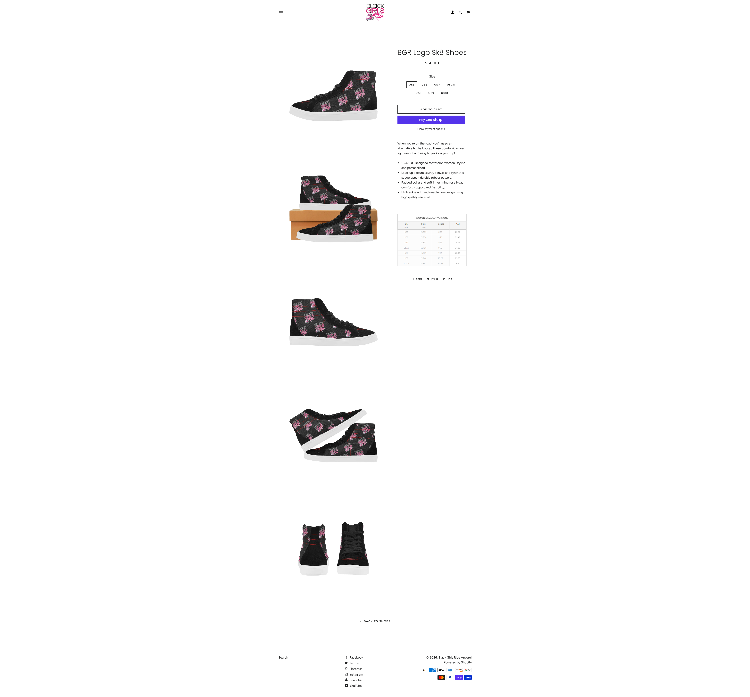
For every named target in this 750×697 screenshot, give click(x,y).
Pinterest (355, 669)
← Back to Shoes (375, 621)
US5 (412, 84)
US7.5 (451, 84)
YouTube (355, 686)
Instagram (356, 674)
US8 (418, 92)
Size (432, 76)
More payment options (431, 129)
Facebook (356, 657)
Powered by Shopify (458, 662)
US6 (424, 84)
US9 (431, 92)
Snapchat (356, 680)
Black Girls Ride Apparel (455, 657)
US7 (437, 84)
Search (283, 657)
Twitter (354, 663)
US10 (444, 92)
